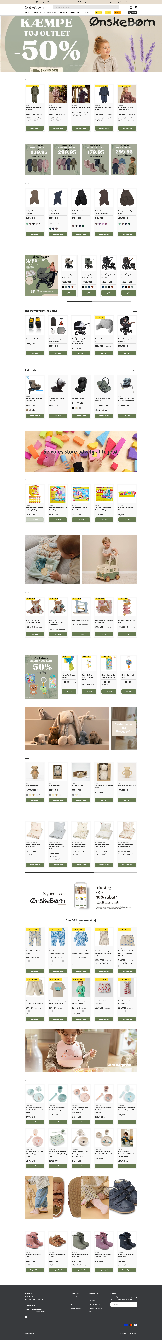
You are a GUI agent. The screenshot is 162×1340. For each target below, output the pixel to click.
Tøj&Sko (88, 12)
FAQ (72, 1300)
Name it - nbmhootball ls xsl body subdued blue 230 (81, 952)
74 (27, 117)
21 (50, 1264)
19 (73, 1264)
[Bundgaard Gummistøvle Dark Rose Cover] (104, 1241)
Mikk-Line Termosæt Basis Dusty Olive (34, 109)
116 (32, 120)
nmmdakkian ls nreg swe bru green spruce (80, 1002)
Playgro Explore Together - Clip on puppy (87, 677)
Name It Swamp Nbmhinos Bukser (34, 952)
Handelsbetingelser (95, 1308)
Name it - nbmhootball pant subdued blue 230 (56, 952)
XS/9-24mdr (52, 221)
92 (38, 117)
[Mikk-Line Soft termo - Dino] (81, 94)
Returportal (92, 1300)
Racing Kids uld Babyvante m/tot (80, 212)
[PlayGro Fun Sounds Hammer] (69, 663)
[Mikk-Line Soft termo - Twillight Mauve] (127, 94)
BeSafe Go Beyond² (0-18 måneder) (103, 399)
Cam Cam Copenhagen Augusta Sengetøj (125, 845)
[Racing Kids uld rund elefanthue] (35, 198)
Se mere (29, 61)
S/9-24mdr (60, 221)
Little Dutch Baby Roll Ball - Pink (127, 621)
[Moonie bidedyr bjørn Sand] (127, 772)
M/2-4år (51, 224)
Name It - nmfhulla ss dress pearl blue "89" (127, 1002)
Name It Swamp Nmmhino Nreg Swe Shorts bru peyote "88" (126, 953)
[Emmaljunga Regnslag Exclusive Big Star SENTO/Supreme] (81, 325)
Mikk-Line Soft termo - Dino (81, 107)
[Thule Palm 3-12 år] (81, 385)
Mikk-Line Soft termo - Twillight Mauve (125, 109)
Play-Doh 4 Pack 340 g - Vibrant (126, 509)
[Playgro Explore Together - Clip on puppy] (89, 663)
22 (84, 1264)
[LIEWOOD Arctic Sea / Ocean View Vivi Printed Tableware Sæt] (127, 1138)
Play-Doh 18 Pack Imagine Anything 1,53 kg (34, 509)
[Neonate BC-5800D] (35, 325)
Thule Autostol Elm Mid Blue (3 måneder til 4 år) (126, 399)
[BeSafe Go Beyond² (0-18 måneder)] (104, 385)
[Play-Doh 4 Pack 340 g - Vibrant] (127, 494)
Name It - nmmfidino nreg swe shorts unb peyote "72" (35, 1002)
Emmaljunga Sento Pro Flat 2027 (108, 276)
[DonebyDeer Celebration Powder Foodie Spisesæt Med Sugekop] (81, 1094)
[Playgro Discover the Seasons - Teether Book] (108, 663)
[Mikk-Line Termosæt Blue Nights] (104, 94)
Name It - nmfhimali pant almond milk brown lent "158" (103, 953)
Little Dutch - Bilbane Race (80, 620)
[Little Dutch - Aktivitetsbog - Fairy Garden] (104, 607)
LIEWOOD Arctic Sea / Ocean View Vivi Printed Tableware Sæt (126, 1154)
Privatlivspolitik (76, 1308)
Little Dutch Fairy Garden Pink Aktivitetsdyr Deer (34, 621)
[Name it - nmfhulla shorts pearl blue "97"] (104, 987)
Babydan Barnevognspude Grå (103, 340)
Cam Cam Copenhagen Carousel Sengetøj (102, 845)
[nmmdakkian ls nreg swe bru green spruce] (81, 987)
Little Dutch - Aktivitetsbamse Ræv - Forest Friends (56, 622)
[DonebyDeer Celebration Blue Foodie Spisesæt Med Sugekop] (35, 1094)
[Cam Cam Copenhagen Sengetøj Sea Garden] (81, 831)
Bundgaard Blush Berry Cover (33, 1255)
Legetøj (36, 12)
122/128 (79, 1013)
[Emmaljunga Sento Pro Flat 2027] (108, 263)
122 (36, 120)
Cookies (73, 1304)
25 (53, 1264)
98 (41, 117)
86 (34, 117)
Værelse (62, 12)
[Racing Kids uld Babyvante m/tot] (81, 198)
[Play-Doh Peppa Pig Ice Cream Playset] (81, 494)
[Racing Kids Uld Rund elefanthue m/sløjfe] (104, 198)
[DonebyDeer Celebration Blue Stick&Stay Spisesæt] (58, 1094)
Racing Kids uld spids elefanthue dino (56, 212)
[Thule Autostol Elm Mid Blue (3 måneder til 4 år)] (127, 385)
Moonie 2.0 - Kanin (55, 785)
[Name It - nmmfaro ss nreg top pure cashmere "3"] (58, 987)
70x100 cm (29, 854)
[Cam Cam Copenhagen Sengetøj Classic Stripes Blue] (58, 831)
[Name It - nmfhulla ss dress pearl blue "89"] (127, 987)
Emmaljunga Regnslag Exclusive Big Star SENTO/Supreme (79, 341)
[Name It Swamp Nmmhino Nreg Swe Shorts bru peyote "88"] (127, 937)
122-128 (59, 1011)
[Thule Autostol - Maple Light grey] (58, 385)
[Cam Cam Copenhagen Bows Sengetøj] (35, 831)
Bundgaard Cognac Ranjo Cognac (57, 1255)
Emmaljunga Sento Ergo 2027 (127, 276)
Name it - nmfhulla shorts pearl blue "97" (103, 1002)
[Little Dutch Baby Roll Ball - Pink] (127, 607)
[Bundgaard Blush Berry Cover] (35, 1241)
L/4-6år (57, 224)
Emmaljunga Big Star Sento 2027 (68, 276)
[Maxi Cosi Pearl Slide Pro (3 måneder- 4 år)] (35, 385)
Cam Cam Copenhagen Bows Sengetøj (33, 845)
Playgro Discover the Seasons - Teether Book (108, 676)
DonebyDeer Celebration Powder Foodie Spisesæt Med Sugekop (80, 1110)
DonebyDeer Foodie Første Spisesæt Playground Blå (126, 1109)
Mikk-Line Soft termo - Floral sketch (56, 109)
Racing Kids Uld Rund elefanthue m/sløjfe (102, 212)
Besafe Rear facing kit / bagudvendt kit (56, 340)
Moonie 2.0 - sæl (77, 785)
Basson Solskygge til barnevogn (125, 340)
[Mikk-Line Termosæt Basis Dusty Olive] (35, 94)
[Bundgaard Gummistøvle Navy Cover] (127, 1241)
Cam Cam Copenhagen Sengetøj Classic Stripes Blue (56, 846)
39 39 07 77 (31, 1305)
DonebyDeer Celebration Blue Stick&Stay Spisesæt (57, 1109)
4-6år (84, 221)
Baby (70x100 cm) (54, 856)
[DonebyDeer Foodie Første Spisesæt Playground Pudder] (35, 1138)
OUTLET (117, 12)
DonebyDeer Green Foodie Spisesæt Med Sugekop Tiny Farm (58, 1154)
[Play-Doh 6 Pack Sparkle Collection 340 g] (104, 494)
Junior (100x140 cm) (54, 859)
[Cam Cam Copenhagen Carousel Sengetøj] (104, 831)
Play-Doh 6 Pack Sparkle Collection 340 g (103, 509)
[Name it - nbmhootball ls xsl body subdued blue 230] (81, 937)
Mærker (27, 12)
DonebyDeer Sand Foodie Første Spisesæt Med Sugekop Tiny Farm (80, 1154)
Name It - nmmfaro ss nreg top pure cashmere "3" (57, 1002)
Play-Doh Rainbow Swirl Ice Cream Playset (58, 509)
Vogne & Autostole (50, 12)
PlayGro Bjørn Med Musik (127, 676)
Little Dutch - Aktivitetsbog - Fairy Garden (104, 621)
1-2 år (74, 221)
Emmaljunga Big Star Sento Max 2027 (88, 276)
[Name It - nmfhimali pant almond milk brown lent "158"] (104, 937)
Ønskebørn (31, 1333)
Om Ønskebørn (123, 1333)
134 (27, 123)
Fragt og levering (94, 1304)
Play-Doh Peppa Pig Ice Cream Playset (79, 509)
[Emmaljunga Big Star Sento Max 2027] (89, 263)
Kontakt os (92, 1297)
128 (40, 120)
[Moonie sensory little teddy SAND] (104, 772)
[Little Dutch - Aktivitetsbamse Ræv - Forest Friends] (58, 607)
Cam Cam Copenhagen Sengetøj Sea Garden (79, 845)
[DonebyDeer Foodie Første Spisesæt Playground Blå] (127, 1094)
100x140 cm (129, 854)
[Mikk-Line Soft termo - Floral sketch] (58, 94)
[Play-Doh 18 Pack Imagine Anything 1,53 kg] (35, 494)
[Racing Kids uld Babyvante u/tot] (127, 198)
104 (61, 117)
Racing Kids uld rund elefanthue (32, 212)
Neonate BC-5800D (32, 339)
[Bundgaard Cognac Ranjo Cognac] (58, 1241)
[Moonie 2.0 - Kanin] (58, 772)
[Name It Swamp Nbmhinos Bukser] (35, 937)
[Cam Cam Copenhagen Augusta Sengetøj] (127, 831)
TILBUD (108, 12)
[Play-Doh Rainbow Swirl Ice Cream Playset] (58, 494)
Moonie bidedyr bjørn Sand (127, 785)
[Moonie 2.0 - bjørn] (35, 772)
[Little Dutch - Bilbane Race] (81, 607)
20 (27, 1264)
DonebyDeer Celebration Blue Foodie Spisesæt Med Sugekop (34, 1110)
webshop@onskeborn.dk (38, 1303)
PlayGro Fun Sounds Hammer (68, 676)
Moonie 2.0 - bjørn (32, 785)
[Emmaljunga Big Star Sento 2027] (69, 263)
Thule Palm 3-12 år (78, 398)
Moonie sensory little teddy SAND (104, 786)
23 (30, 1264)
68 (57, 961)
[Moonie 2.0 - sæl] (81, 772)
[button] (136, 7)
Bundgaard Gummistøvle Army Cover (80, 1255)
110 (27, 120)
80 (30, 117)
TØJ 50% (99, 12)
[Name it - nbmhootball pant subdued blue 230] (58, 937)
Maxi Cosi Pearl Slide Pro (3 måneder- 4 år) (34, 399)
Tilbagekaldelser (94, 1312)
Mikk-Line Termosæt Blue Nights (103, 109)
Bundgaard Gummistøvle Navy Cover (126, 1255)
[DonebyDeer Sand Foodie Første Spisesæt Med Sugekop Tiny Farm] (81, 1138)
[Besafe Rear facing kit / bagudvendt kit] (58, 325)
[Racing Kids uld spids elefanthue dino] (58, 198)
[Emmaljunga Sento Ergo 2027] (128, 263)
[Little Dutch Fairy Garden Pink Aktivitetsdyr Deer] (35, 607)
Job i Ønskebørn (133, 1333)
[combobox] (86, 7)
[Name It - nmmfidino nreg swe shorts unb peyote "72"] (35, 987)
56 (27, 961)
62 (53, 961)
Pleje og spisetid (75, 12)
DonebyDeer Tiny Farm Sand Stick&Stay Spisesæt (103, 1153)
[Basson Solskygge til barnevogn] (127, 325)
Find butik (74, 1297)
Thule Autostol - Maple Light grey (56, 399)
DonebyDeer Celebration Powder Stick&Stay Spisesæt (103, 1110)
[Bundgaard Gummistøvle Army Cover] (81, 1241)
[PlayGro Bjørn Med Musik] (128, 663)
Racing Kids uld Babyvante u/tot (127, 212)
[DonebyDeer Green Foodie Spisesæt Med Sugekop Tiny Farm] (58, 1138)
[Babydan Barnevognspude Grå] (104, 325)
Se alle (27, 80)
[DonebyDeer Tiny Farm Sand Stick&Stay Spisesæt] (104, 1138)
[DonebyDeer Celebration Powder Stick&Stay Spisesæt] (104, 1094)
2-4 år (79, 221)
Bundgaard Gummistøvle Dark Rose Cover (103, 1255)
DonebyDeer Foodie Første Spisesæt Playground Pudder (34, 1154)
